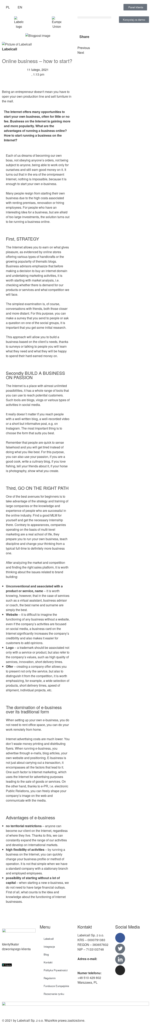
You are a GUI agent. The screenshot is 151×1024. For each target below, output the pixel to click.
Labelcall (49, 939)
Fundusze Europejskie (56, 986)
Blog (46, 954)
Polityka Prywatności (56, 970)
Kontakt (48, 962)
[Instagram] (120, 970)
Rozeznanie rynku (54, 994)
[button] (94, 17)
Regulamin (50, 978)
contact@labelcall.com (93, 963)
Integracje (49, 946)
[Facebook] (120, 938)
